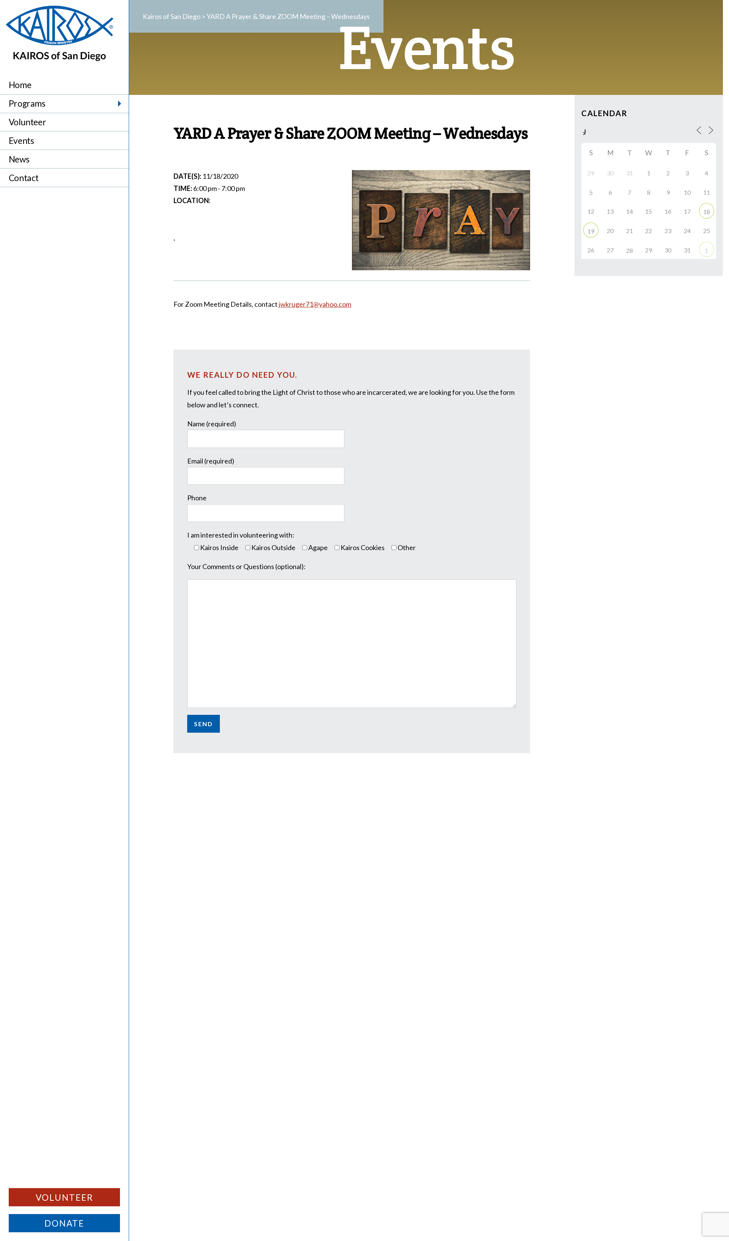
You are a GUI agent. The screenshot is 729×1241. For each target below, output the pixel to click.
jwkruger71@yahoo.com (315, 304)
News (19, 159)
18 (706, 211)
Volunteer (27, 122)
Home (20, 85)
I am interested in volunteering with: (240, 535)
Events (21, 141)
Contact (24, 178)
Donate (64, 1223)
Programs (27, 103)
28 (629, 250)
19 (590, 231)
